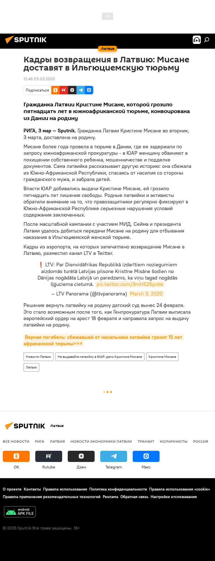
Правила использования (65, 489)
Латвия (31, 367)
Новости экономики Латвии (101, 441)
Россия (200, 441)
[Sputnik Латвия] (27, 44)
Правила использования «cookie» (179, 489)
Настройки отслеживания (174, 496)
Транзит (145, 441)
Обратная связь (134, 496)
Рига (39, 441)
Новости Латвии (38, 357)
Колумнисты (174, 441)
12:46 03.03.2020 (39, 78)
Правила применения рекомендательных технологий (52, 496)
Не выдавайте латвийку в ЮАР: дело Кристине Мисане (100, 357)
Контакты (32, 489)
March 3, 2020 (146, 293)
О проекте (12, 489)
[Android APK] (20, 512)
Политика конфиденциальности (118, 489)
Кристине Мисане (162, 357)
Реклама (110, 496)
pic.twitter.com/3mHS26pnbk (130, 284)
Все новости (16, 441)
